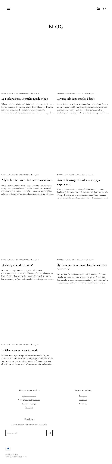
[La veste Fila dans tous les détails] (84, 64)
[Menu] (8, 8)
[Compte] (98, 8)
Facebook (83, 400)
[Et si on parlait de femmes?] (28, 230)
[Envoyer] (49, 433)
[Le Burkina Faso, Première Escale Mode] (28, 64)
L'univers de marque (29, 404)
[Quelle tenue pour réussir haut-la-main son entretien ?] (84, 230)
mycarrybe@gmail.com (31, 400)
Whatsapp (83, 404)
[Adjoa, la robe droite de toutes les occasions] (28, 145)
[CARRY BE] (56, 8)
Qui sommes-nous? (29, 396)
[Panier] (104, 8)
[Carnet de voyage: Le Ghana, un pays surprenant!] (84, 145)
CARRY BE (14, 454)
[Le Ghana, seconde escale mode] (28, 315)
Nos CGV (29, 408)
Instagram (83, 396)
